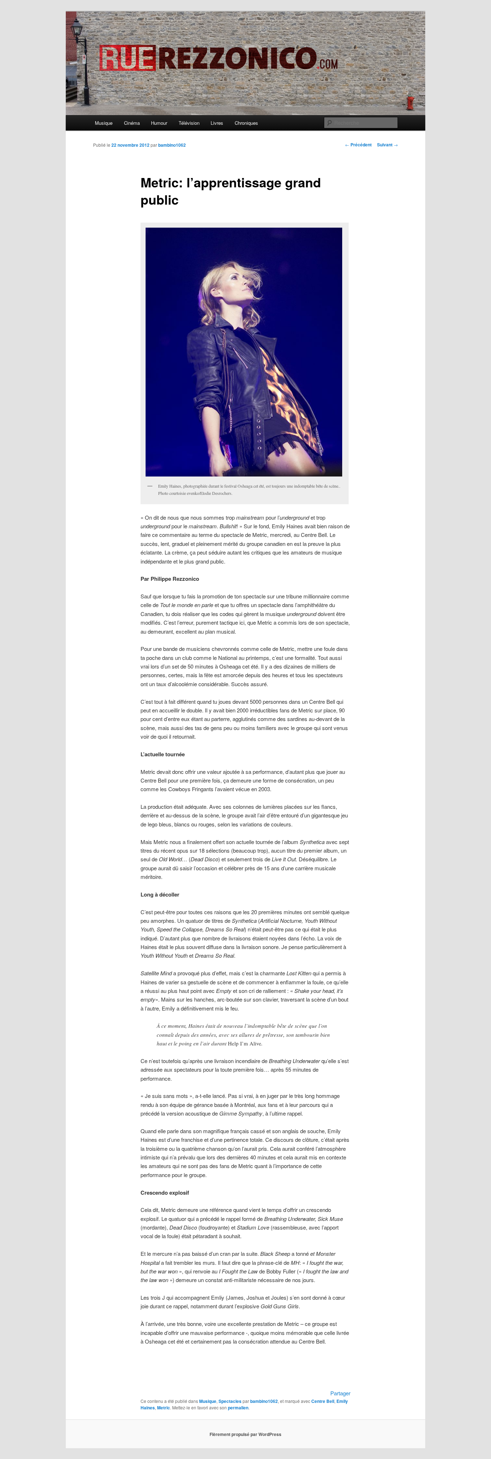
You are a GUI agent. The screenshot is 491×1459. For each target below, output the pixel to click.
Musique (104, 122)
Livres (217, 122)
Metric (163, 1407)
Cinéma (132, 122)
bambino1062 (172, 145)
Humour (159, 122)
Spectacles (230, 1401)
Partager (340, 1393)
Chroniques (246, 122)
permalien (238, 1407)
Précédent (358, 144)
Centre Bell (322, 1401)
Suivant (387, 144)
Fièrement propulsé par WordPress (245, 1434)
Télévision (189, 122)
